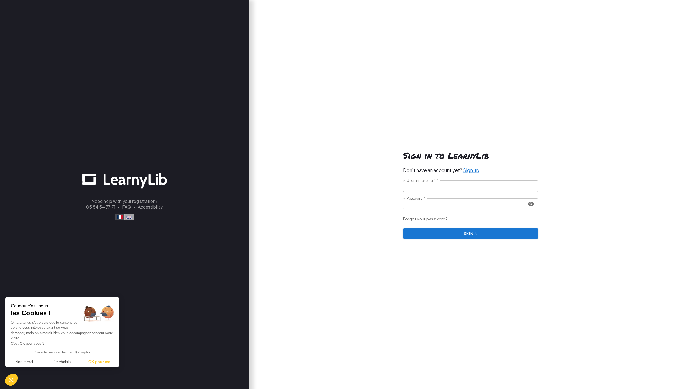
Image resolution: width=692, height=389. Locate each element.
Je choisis (62, 362)
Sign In (470, 233)
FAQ (126, 207)
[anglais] (129, 217)
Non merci (24, 362)
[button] (11, 379)
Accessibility (150, 207)
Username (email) (422, 180)
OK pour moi (100, 362)
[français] (120, 217)
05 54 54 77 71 (100, 207)
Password (416, 198)
